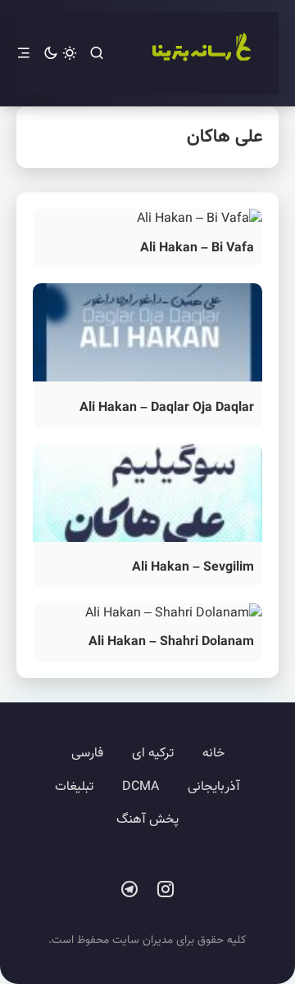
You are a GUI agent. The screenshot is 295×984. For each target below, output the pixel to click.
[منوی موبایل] (23, 53)
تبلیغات (74, 787)
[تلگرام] (129, 889)
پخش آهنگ (147, 820)
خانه (213, 753)
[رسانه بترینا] (200, 53)
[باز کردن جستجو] (96, 53)
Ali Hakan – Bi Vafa (197, 248)
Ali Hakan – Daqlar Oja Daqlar (166, 408)
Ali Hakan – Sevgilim (193, 567)
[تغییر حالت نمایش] (60, 53)
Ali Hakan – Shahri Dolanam (171, 642)
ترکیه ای (153, 753)
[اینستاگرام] (165, 889)
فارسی (87, 753)
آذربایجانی (214, 787)
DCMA (140, 787)
